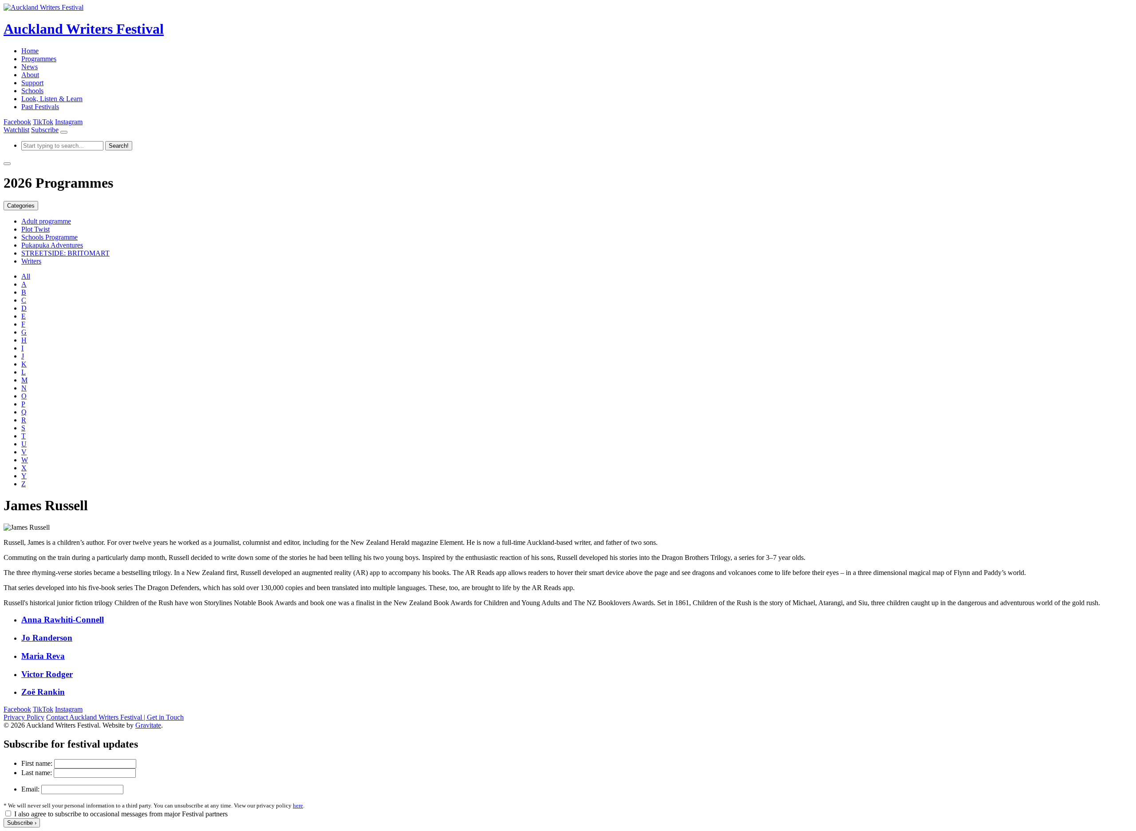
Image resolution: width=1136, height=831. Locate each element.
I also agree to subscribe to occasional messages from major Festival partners (121, 814)
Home (30, 51)
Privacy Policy (24, 717)
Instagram (69, 122)
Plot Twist (35, 229)
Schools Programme (49, 237)
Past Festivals (40, 106)
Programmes (38, 59)
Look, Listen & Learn (52, 98)
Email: (30, 789)
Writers (31, 261)
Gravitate (148, 725)
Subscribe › (21, 822)
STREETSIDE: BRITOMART (65, 253)
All (25, 276)
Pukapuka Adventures (52, 245)
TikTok (43, 122)
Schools (32, 91)
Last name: (36, 772)
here (298, 805)
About (30, 75)
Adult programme (46, 221)
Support (32, 83)
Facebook (17, 122)
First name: (36, 763)
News (29, 67)
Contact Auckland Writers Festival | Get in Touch (115, 717)
